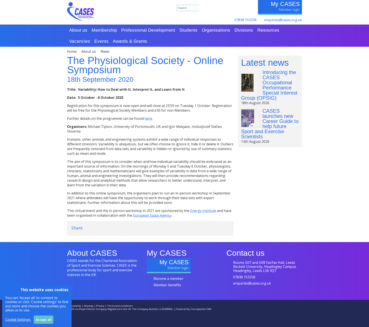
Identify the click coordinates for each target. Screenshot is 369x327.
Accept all (43, 320)
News (105, 51)
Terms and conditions (120, 305)
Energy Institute (203, 210)
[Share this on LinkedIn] (117, 228)
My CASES (285, 4)
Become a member (168, 278)
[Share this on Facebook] (105, 228)
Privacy (100, 305)
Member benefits (167, 285)
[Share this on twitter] (92, 228)
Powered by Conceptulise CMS (193, 309)
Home (72, 51)
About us (88, 51)
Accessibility (74, 305)
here (148, 118)
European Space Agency (152, 215)
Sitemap (88, 305)
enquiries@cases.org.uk (283, 20)
